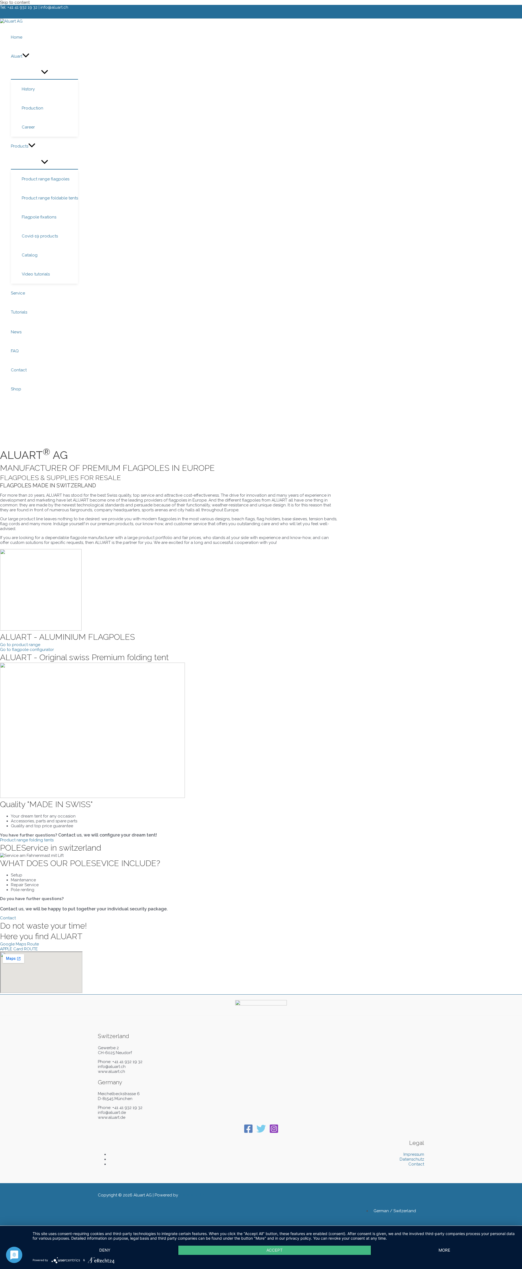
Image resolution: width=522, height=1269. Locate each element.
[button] (25, 56)
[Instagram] (274, 1132)
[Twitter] (261, 1132)
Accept (274, 1250)
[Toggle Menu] (44, 72)
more (444, 1250)
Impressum (413, 1154)
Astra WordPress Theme (202, 1195)
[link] (397, 1210)
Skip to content (15, 2)
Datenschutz (412, 1159)
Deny (104, 1250)
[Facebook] (248, 1132)
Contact (416, 1164)
